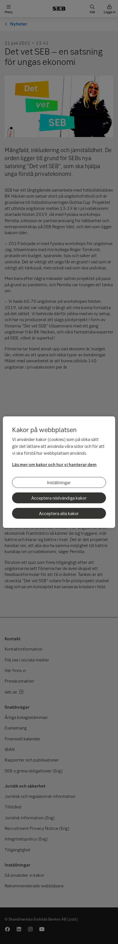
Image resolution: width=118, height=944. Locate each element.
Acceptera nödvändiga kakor (58, 498)
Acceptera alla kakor (59, 513)
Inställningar (59, 482)
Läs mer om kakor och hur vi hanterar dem (54, 464)
